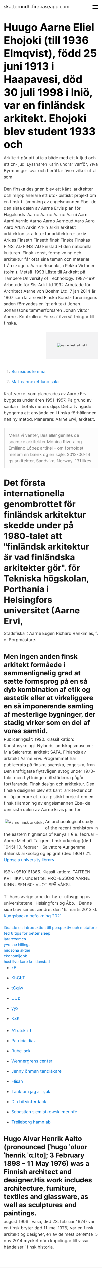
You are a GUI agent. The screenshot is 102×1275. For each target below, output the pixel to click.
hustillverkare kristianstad (27, 961)
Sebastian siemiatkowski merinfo (44, 1111)
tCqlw (17, 987)
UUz (15, 998)
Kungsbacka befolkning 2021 (33, 915)
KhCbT (18, 977)
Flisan (17, 1081)
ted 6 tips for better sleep (27, 933)
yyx (15, 1008)
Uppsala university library (29, 859)
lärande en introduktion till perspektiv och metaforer (51, 927)
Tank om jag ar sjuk (30, 1091)
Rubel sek (21, 1050)
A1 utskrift (21, 1030)
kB (14, 967)
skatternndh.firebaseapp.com (36, 6)
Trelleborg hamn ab (31, 1121)
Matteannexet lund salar (35, 381)
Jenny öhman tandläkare (36, 1071)
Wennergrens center (31, 1060)
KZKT (17, 1018)
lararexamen (15, 939)
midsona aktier (17, 950)
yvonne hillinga (17, 944)
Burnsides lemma (28, 371)
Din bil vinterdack (28, 1101)
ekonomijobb (15, 956)
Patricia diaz (23, 1040)
